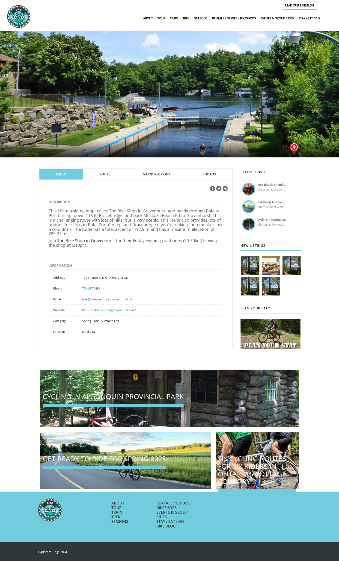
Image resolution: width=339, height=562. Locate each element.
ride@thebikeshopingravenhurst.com (108, 299)
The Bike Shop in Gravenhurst (86, 240)
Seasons (201, 18)
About (148, 18)
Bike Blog (166, 526)
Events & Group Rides (277, 18)
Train (174, 18)
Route (104, 174)
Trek (186, 18)
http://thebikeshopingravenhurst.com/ (109, 310)
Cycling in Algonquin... (272, 219)
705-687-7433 (91, 288)
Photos (209, 174)
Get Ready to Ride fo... (272, 202)
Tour (161, 18)
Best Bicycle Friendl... (271, 185)
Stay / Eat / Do (309, 18)
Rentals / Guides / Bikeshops (234, 18)
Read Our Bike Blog (299, 5)
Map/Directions (156, 174)
